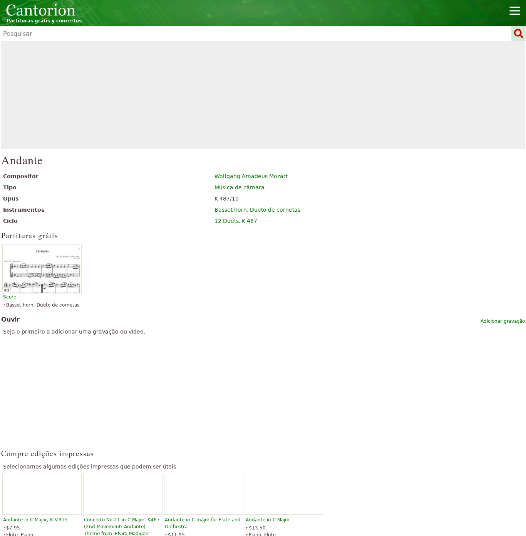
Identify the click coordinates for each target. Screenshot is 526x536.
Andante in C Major (268, 520)
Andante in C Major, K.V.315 (35, 520)
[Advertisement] (263, 95)
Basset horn (230, 210)
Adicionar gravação (503, 321)
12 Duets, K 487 (235, 221)
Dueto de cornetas (275, 210)
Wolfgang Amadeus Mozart (251, 176)
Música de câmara (239, 187)
